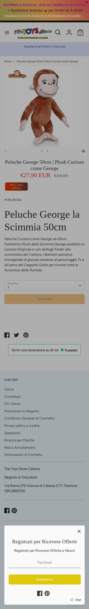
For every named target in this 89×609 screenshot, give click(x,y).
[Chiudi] (79, 531)
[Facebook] (39, 593)
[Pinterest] (47, 593)
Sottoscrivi (45, 579)
